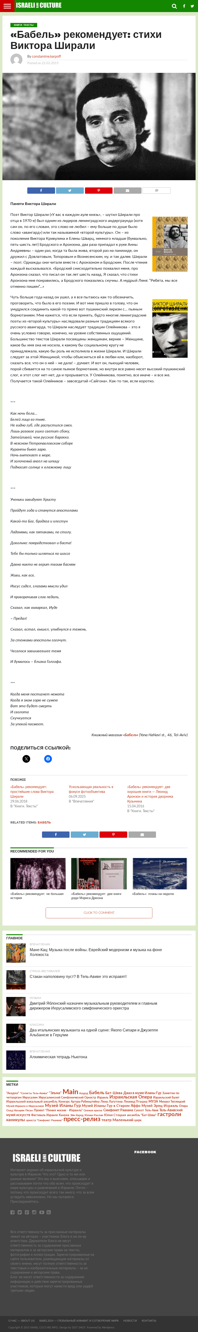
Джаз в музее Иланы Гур (142, 1093)
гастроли (169, 1114)
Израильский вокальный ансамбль (31, 1101)
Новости (130, 1320)
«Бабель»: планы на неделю (153, 894)
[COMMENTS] (156, 189)
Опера (183, 1106)
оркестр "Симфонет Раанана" (44, 1120)
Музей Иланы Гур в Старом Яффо (111, 1106)
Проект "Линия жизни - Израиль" (58, 1110)
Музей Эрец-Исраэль (159, 1106)
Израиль (102, 1097)
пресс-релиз (82, 1119)
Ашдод (83, 1093)
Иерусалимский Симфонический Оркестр (67, 1097)
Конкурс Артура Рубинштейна (78, 1101)
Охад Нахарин (15, 1110)
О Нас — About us (21, 1320)
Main (70, 1092)
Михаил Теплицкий (172, 1101)
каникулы (15, 1120)
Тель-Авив (151, 1110)
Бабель (131, 735)
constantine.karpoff (46, 56)
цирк (137, 1120)
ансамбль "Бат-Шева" (141, 1115)
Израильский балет (166, 1097)
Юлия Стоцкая (115, 1115)
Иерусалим (30, 1097)
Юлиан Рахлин (94, 1115)
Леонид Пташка (136, 1101)
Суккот (139, 1110)
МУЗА (153, 1101)
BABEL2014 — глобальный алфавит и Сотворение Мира (79, 1320)
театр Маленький (117, 1120)
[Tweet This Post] (70, 189)
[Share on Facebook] (41, 189)
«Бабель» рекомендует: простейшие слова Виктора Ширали (32, 791)
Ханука (64, 1115)
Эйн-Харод (77, 1115)
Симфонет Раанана (118, 1110)
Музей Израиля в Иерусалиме (25, 1106)
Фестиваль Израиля (44, 1115)
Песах (29, 1110)
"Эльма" (55, 1093)
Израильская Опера (130, 1097)
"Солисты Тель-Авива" (34, 1093)
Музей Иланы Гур (63, 1105)
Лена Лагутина (111, 1101)
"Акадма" (12, 1093)
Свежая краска (93, 1110)
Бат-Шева (113, 1093)
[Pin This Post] (99, 189)
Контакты (149, 1320)
